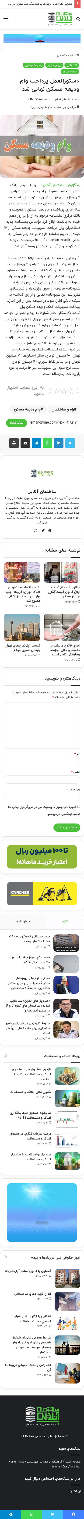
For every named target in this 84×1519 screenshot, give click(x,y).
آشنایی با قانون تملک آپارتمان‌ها (28, 1271)
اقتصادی (62, 55)
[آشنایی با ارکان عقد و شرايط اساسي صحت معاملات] (67, 1323)
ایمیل (75, 772)
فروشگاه (56, 1462)
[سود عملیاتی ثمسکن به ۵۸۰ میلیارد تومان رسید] (66, 943)
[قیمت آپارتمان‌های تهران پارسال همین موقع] (22, 627)
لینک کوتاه (17, 423)
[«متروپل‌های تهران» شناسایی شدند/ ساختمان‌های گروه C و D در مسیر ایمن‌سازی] (66, 1008)
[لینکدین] (58, 443)
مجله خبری (70, 72)
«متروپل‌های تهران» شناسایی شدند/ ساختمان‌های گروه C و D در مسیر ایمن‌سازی (28, 1006)
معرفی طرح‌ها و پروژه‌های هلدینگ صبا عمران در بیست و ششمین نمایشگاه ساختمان (29, 983)
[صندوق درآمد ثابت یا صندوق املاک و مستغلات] (67, 1161)
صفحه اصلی (72, 1462)
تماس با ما (17, 1462)
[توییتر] (70, 443)
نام (77, 754)
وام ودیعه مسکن (27, 409)
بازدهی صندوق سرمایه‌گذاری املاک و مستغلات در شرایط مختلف (31, 1074)
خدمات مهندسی (37, 1462)
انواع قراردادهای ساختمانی (32, 1294)
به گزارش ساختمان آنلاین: (60, 185)
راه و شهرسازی (33, 65)
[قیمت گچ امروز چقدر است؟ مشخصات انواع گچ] (66, 964)
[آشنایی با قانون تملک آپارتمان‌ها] (67, 1278)
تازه (65, 921)
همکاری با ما (59, 1467)
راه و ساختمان (63, 409)
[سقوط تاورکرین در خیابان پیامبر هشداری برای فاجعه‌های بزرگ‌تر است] (66, 1029)
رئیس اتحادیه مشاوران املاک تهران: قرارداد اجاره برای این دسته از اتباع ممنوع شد (23, 594)
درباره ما (75, 1467)
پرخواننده (23, 921)
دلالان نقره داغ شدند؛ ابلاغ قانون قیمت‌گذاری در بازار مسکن (63, 592)
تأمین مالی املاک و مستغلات (30, 1092)
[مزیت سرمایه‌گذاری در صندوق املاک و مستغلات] (67, 1140)
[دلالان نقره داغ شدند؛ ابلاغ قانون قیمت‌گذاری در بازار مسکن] (62, 572)
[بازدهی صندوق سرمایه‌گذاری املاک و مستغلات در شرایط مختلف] (67, 1076)
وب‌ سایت (73, 789)
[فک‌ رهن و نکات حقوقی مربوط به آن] (67, 1373)
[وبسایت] (48, 530)
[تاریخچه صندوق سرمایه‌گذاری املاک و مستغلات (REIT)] (67, 1119)
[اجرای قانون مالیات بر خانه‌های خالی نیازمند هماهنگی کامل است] (62, 627)
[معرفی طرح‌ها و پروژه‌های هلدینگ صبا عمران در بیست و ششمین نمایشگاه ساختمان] (66, 985)
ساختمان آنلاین (63, 100)
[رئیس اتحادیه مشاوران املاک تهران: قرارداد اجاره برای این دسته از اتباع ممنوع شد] (22, 572)
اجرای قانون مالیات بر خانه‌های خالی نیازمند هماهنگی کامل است (65, 650)
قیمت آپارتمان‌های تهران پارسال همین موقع (22, 647)
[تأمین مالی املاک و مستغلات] (67, 1098)
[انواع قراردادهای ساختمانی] (67, 1301)
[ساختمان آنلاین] (59, 19)
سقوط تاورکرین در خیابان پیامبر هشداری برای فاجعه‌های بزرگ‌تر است (28, 1028)
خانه (73, 55)
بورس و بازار (54, 65)
